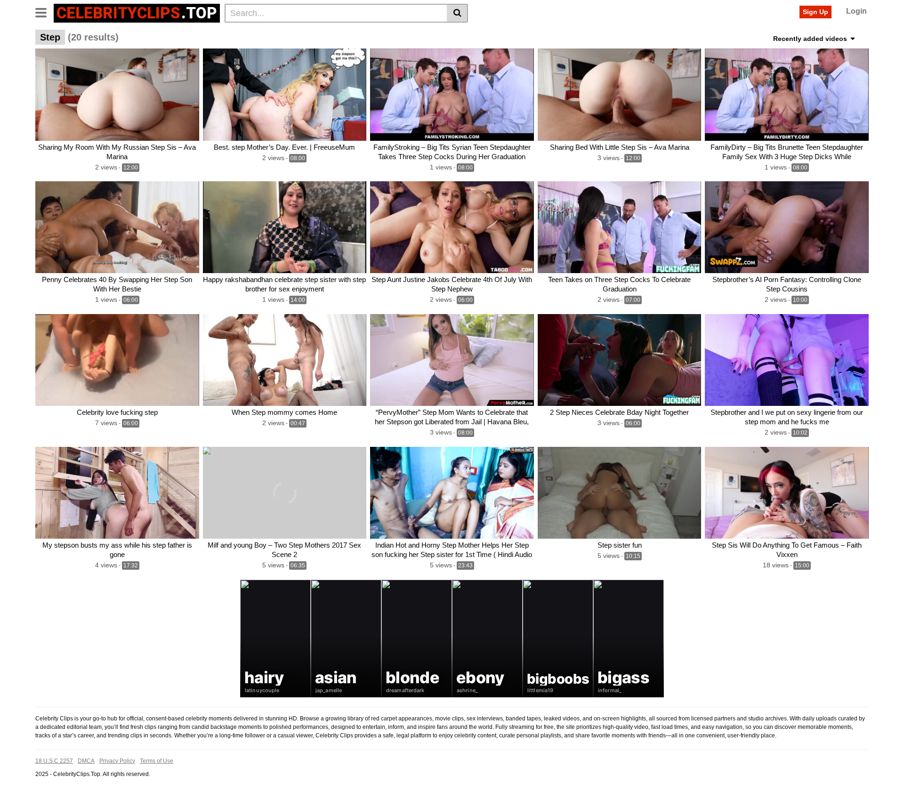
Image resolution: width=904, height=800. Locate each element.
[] (457, 13)
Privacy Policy (117, 761)
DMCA (86, 761)
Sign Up (815, 12)
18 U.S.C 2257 (54, 761)
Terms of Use (156, 761)
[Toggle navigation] (44, 11)
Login (856, 11)
